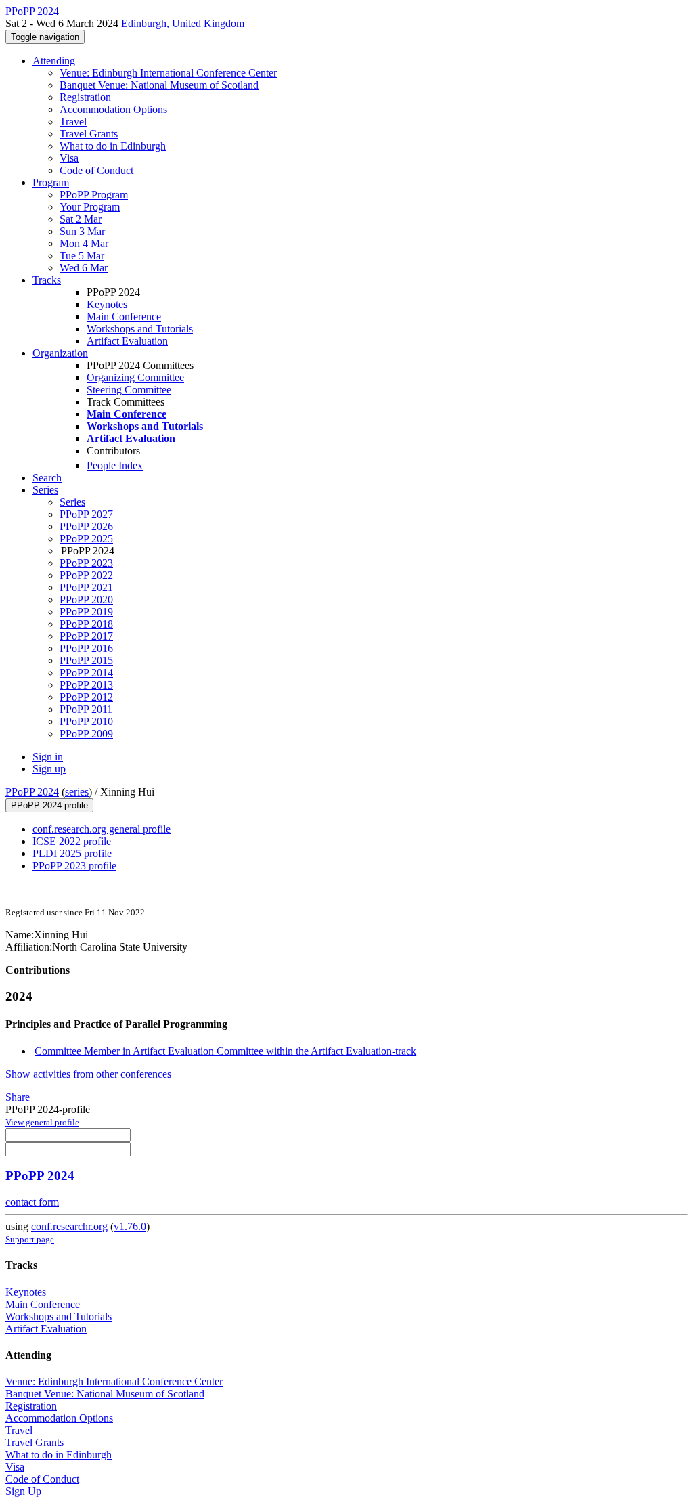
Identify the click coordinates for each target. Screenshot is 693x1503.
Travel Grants (89, 133)
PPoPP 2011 (86, 709)
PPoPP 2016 (86, 648)
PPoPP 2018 (86, 624)
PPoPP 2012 (86, 697)
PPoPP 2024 (32, 792)
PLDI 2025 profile (72, 853)
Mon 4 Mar (84, 243)
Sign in (47, 756)
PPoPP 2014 (86, 672)
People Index (115, 465)
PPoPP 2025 (86, 538)
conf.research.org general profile (101, 829)
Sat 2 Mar (81, 219)
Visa (69, 158)
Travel (73, 121)
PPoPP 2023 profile (74, 865)
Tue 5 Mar (82, 255)
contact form (32, 1202)
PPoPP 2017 (86, 636)
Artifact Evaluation (127, 341)
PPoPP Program (94, 194)
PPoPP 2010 (86, 721)
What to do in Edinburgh (113, 146)
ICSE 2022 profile (71, 841)
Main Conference (124, 316)
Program (50, 182)
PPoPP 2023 (86, 563)
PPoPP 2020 (86, 599)
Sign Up (23, 1491)
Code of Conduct (96, 170)
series (77, 792)
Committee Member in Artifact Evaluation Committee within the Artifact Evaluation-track (225, 1051)
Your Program (90, 207)
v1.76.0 (130, 1226)
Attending (53, 60)
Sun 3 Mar (82, 231)
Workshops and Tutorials (140, 328)
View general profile (42, 1122)
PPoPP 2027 (86, 514)
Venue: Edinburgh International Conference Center (168, 73)
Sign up (49, 769)
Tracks (46, 280)
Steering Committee (129, 389)
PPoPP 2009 (86, 733)
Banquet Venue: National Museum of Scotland (159, 85)
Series (72, 502)
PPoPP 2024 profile (49, 805)
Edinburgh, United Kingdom (182, 23)
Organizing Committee (135, 377)
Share (17, 1097)
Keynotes (107, 304)
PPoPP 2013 (86, 685)
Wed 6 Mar (84, 268)
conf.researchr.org (69, 1226)
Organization (60, 353)
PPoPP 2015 (86, 660)
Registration (85, 97)
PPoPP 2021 (86, 587)
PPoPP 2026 (86, 526)
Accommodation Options (113, 109)
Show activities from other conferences (88, 1074)
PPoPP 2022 (86, 575)
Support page (29, 1239)
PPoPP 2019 (86, 611)
